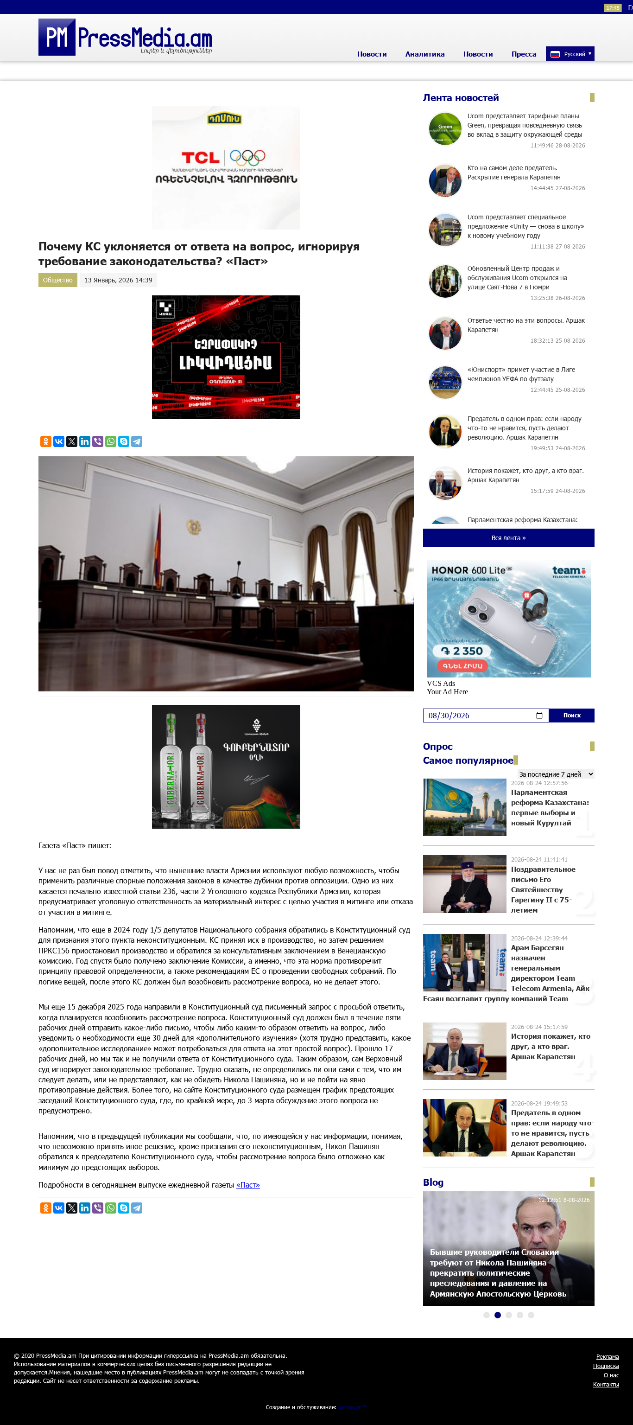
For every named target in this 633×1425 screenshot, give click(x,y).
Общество (58, 280)
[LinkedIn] (84, 441)
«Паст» (248, 1184)
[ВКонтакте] (58, 441)
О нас (611, 1375)
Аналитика (425, 54)
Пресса (524, 54)
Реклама (607, 1356)
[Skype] (123, 441)
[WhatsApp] (110, 441)
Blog (433, 1182)
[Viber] (97, 441)
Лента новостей (461, 97)
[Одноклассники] (45, 441)
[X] (71, 441)
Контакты (606, 1384)
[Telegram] (136, 441)
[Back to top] (617, 1409)
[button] (486, 1315)
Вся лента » (509, 538)
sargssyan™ (352, 1407)
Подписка (606, 1365)
